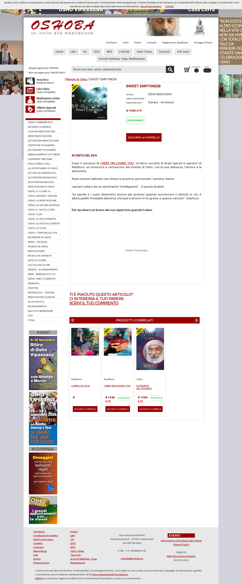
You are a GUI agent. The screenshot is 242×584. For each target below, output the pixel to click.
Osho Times (144, 51)
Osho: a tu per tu (39, 191)
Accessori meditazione (43, 140)
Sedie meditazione (40, 136)
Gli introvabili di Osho (43, 168)
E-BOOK (124, 51)
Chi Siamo (111, 42)
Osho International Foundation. (110, 574)
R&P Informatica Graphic (181, 556)
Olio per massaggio (41, 182)
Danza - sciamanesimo (43, 269)
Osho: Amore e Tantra (42, 195)
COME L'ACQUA (80, 385)
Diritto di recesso (43, 539)
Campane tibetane (40, 159)
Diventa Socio (41, 562)
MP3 (109, 51)
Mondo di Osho (76, 79)
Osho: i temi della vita (42, 232)
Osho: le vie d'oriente (42, 218)
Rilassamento (37, 306)
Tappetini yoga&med (41, 145)
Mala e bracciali (39, 163)
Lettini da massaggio (42, 172)
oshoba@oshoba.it (132, 558)
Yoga (31, 320)
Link (35, 555)
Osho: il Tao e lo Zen (41, 209)
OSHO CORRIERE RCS (40, 122)
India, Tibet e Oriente (41, 278)
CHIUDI (169, 6)
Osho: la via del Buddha (44, 205)
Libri (73, 51)
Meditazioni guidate (41, 297)
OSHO (38, 578)
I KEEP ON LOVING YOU (117, 163)
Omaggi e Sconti (203, 42)
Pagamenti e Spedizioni (175, 42)
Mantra (33, 287)
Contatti (151, 42)
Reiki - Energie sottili (42, 274)
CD (85, 51)
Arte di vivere (37, 260)
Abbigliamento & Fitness (44, 154)
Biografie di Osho (39, 237)
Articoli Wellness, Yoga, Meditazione (122, 59)
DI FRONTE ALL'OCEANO (144, 387)
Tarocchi (164, 51)
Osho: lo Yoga (37, 228)
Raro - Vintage (37, 241)
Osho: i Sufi (35, 214)
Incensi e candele (39, 126)
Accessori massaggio (42, 177)
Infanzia (33, 283)
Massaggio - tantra (41, 292)
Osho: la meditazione (42, 200)
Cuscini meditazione (41, 131)
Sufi (30, 315)
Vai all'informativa (150, 6)
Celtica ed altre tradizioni (38, 265)
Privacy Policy (181, 544)
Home (59, 51)
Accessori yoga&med (42, 149)
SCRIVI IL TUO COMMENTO (93, 303)
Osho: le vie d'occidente (44, 223)
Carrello (38, 543)
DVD (97, 51)
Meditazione (36, 251)
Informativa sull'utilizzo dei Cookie (181, 540)
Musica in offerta (40, 255)
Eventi (137, 42)
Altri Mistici (36, 301)
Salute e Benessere (40, 310)
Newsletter (40, 551)
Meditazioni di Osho (41, 186)
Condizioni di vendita (45, 535)
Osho (126, 42)
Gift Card (183, 51)
